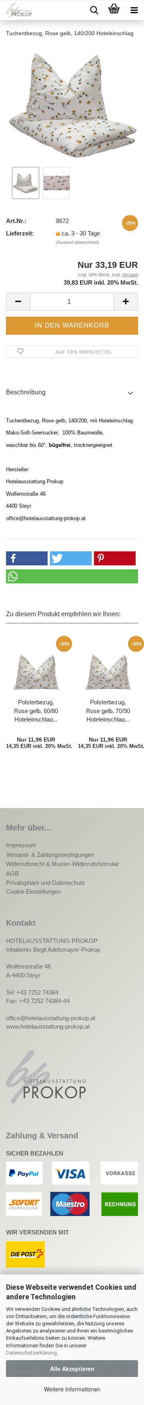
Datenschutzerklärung (31, 1353)
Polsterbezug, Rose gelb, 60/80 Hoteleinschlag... (36, 710)
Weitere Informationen (72, 1389)
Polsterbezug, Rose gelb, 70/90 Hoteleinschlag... (108, 710)
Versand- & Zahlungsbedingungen (50, 854)
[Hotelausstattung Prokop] (16, 10)
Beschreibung (26, 392)
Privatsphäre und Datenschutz (45, 882)
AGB (12, 873)
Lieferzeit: (20, 233)
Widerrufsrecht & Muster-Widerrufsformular (62, 863)
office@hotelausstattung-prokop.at (50, 1018)
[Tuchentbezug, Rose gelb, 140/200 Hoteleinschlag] (72, 104)
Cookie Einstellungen (33, 891)
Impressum (21, 845)
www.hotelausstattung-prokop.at (48, 1026)
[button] (27, 558)
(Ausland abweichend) (77, 242)
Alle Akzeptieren (72, 1369)
